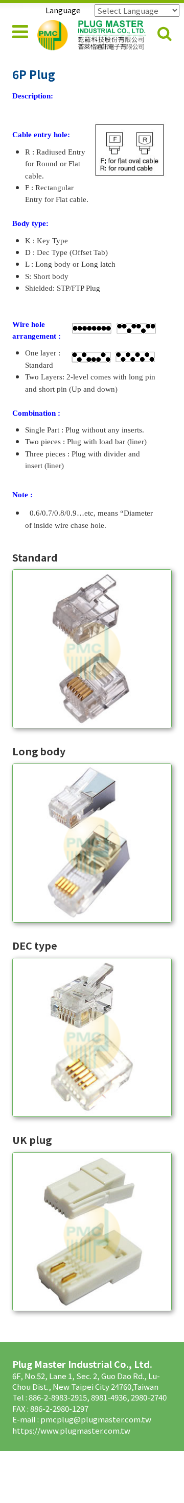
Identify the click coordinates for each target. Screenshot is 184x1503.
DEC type (34, 945)
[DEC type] (92, 1037)
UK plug (32, 1139)
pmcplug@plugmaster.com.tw (95, 1419)
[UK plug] (92, 1232)
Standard (35, 557)
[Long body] (92, 843)
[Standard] (92, 649)
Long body (38, 751)
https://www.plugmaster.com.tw (71, 1430)
